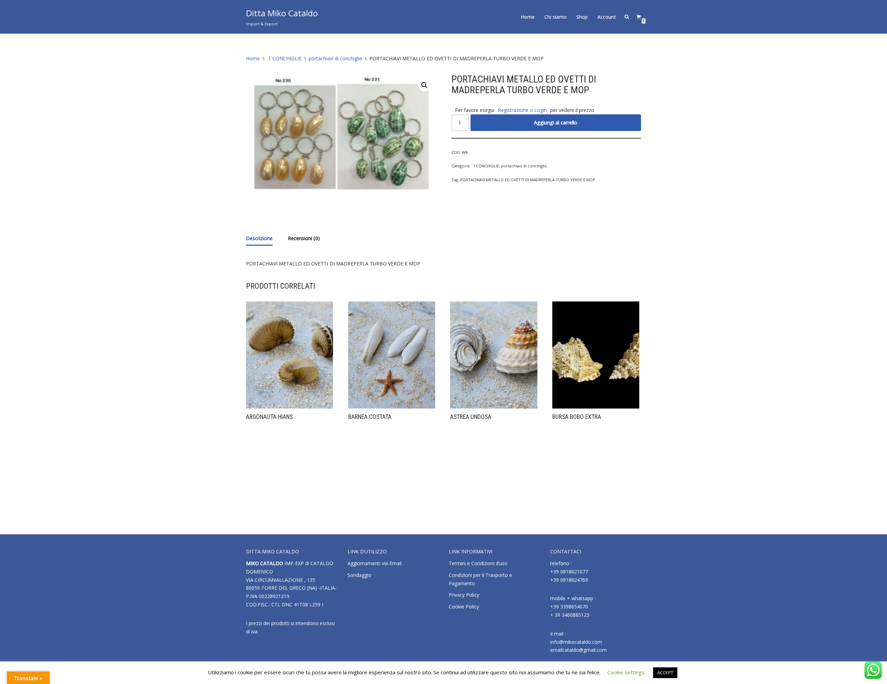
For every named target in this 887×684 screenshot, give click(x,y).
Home (528, 17)
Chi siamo (555, 17)
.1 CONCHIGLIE (284, 58)
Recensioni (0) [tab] (304, 238)
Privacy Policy (464, 594)
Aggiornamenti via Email (375, 563)
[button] (424, 85)
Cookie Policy (464, 606)
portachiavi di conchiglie (335, 58)
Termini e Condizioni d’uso (478, 563)
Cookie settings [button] (625, 672)
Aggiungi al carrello (555, 122)
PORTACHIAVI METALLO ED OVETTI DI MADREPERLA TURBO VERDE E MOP (527, 179)
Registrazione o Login (522, 110)
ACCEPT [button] (665, 672)
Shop (582, 17)
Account (606, 17)
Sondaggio (359, 575)
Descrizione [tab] (259, 238)
